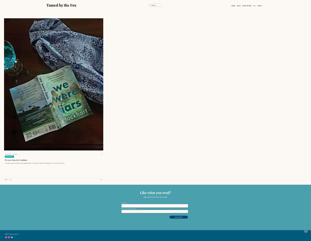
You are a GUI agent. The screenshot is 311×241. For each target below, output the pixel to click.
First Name (124, 203)
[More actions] (102, 154)
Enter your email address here (129, 208)
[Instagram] (9, 237)
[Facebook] (6, 237)
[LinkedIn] (12, 237)
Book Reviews (9, 156)
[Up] (306, 231)
